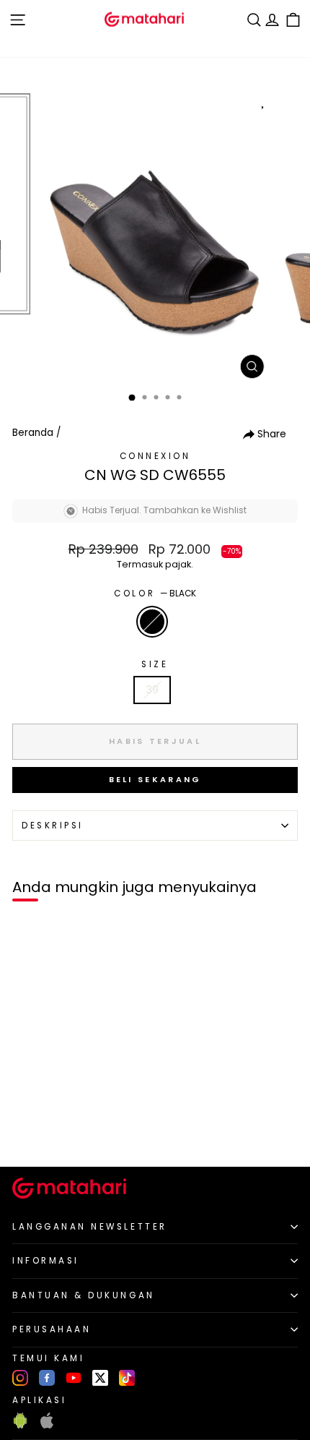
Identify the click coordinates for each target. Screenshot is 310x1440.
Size (154, 664)
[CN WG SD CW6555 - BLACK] (27, 1131)
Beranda (32, 433)
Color (154, 593)
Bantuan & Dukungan (83, 1295)
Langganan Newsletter (89, 1227)
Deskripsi (53, 825)
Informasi (45, 1261)
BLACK (152, 621)
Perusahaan (51, 1329)
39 (152, 689)
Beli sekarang (155, 779)
